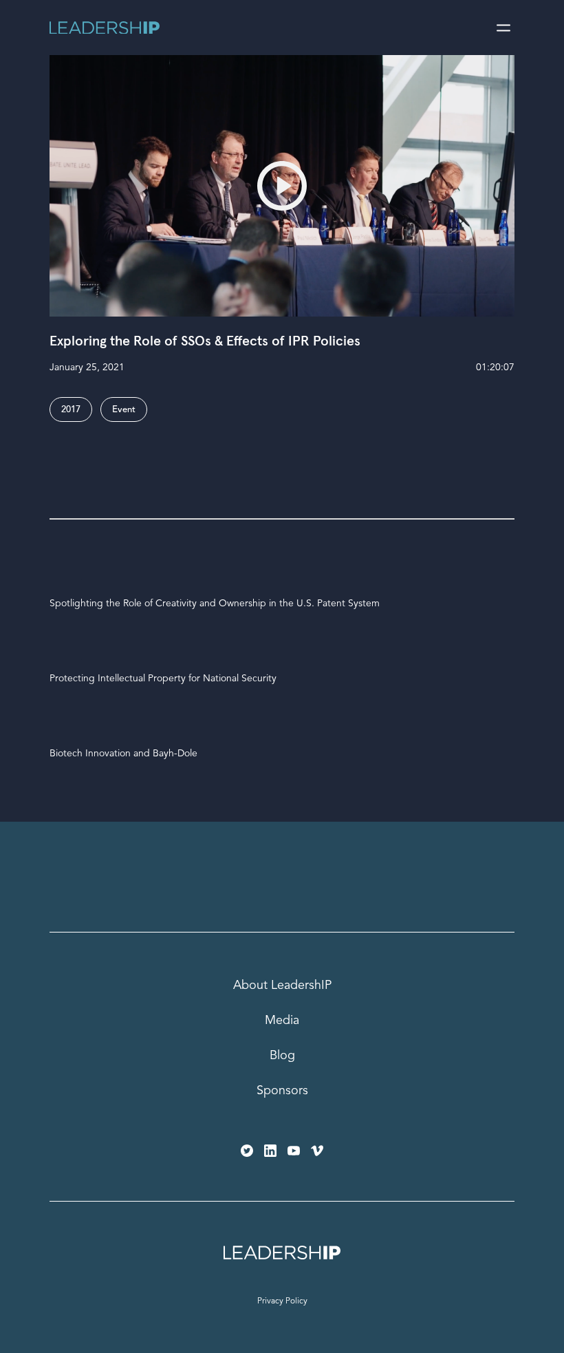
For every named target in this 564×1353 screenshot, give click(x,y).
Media (282, 1020)
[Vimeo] (317, 1150)
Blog (282, 1056)
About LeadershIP (282, 985)
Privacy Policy (282, 1301)
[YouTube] (294, 1150)
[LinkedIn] (270, 1150)
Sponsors (282, 1091)
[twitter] (247, 1150)
